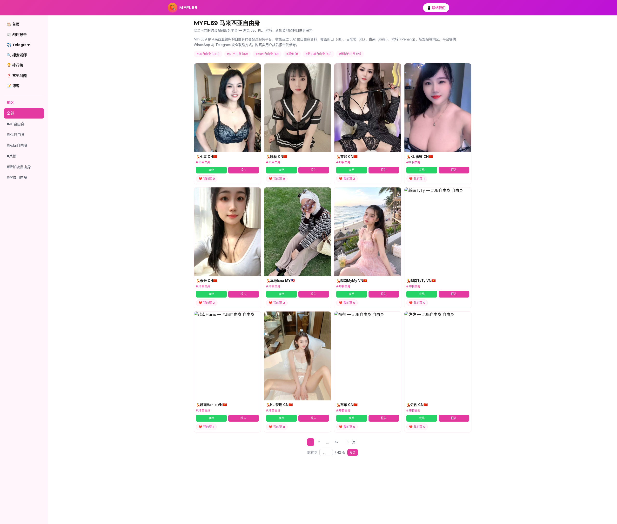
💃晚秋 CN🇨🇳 (276, 156)
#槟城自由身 (17, 177)
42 (337, 442)
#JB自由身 (15, 124)
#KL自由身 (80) (237, 54)
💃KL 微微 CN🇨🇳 (419, 156)
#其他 (11, 156)
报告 (243, 170)
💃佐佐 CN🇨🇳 (417, 405)
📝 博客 (13, 85)
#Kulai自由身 (17, 145)
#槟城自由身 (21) (350, 54)
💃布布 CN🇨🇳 (346, 405)
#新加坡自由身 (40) (318, 54)
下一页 (350, 442)
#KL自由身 (16, 134)
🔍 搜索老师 (17, 55)
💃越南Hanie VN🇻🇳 (211, 405)
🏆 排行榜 (15, 65)
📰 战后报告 (17, 34)
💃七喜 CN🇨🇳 (206, 156)
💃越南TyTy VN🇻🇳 (421, 281)
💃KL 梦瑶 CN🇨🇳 (279, 405)
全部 (10, 113)
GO (352, 452)
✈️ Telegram (18, 44)
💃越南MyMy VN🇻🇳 (351, 281)
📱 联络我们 (436, 8)
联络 (211, 170)
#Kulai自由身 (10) (267, 54)
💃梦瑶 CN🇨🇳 (346, 156)
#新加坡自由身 (19, 167)
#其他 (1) (292, 54)
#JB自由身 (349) (208, 54)
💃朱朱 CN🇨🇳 (206, 281)
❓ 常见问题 (17, 75)
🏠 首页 (13, 24)
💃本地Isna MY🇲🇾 (280, 281)
